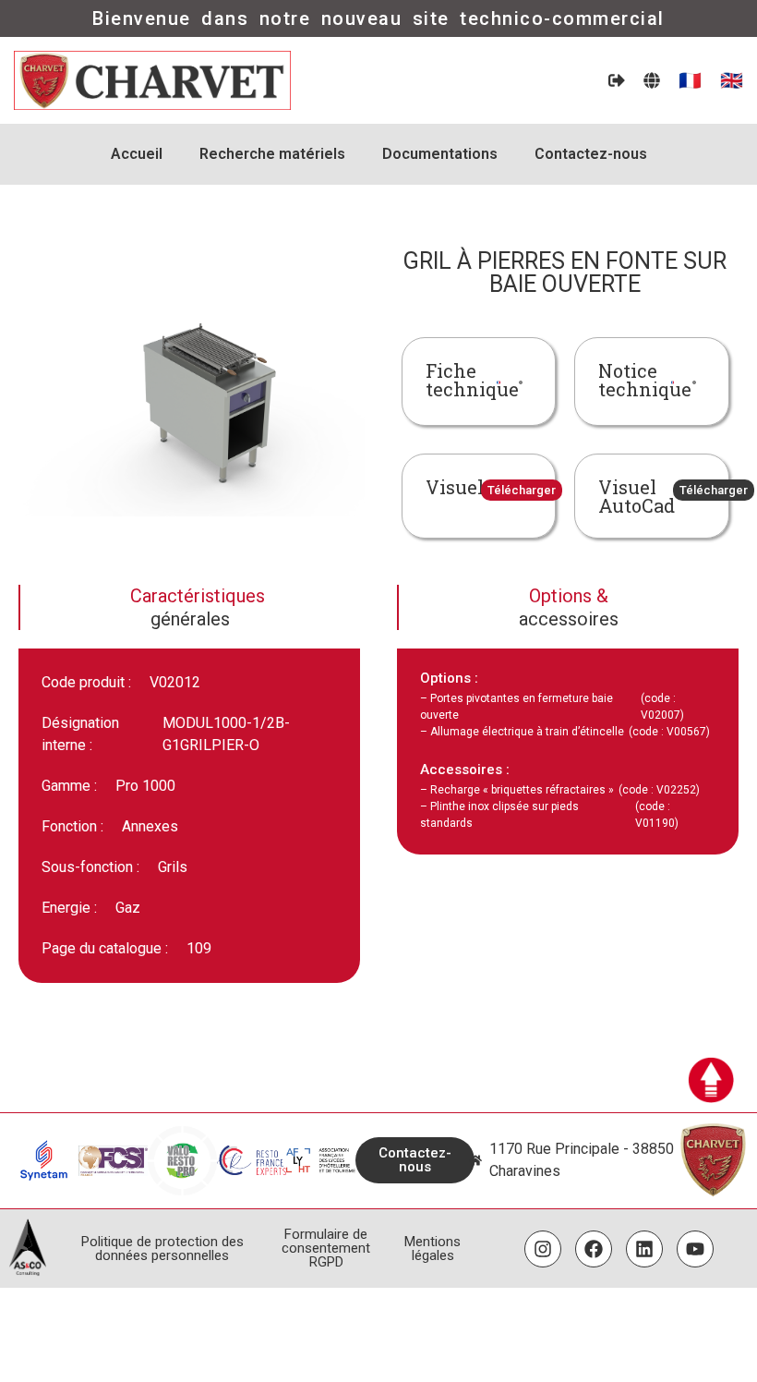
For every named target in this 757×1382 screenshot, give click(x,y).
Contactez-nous (591, 154)
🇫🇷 (690, 80)
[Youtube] (695, 1248)
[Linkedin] (644, 1248)
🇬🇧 (731, 80)
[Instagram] (542, 1248)
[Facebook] (593, 1248)
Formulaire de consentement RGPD (326, 1248)
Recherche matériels (272, 154)
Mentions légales (432, 1248)
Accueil (136, 154)
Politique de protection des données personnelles (162, 1248)
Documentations (440, 154)
